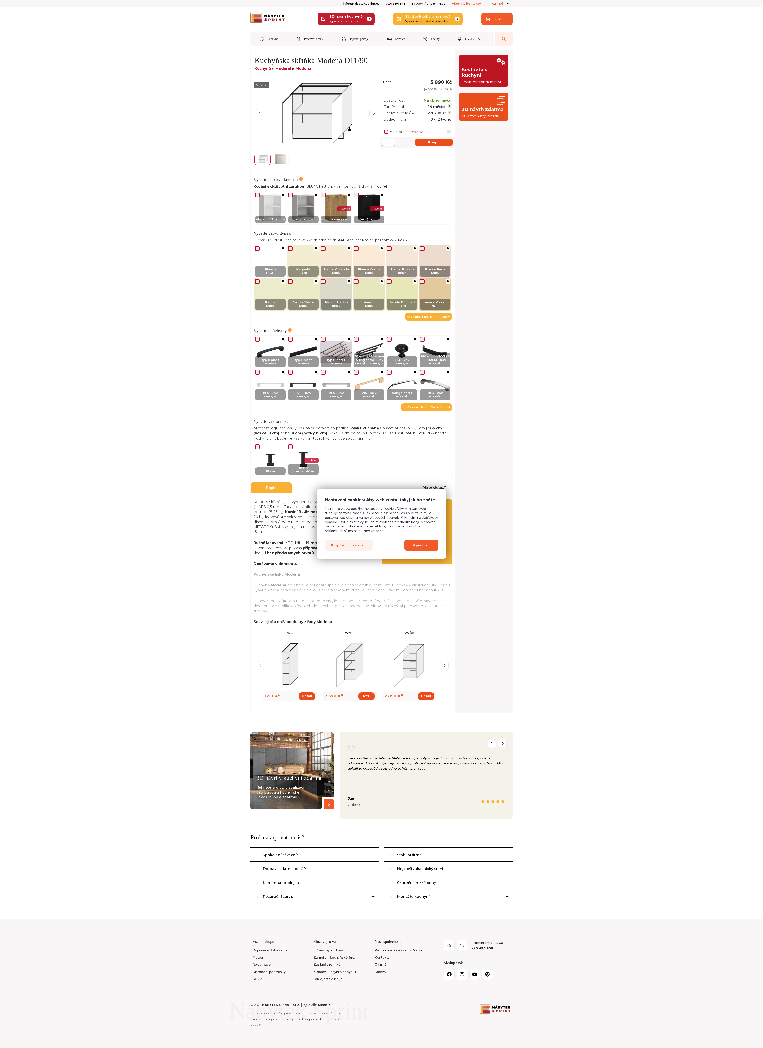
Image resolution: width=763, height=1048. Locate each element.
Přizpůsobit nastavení (348, 545)
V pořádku (421, 545)
